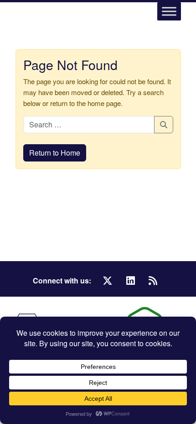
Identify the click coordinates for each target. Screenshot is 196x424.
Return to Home (54, 152)
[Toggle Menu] (169, 11)
